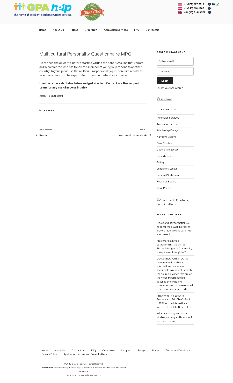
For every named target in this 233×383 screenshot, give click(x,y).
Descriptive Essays (168, 149)
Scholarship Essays (167, 130)
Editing (160, 162)
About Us (58, 29)
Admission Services (116, 29)
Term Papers (164, 188)
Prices (74, 29)
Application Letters (168, 124)
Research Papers (166, 181)
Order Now (91, 29)
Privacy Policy (49, 354)
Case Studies (164, 143)
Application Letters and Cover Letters (85, 354)
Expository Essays (167, 168)
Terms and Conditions (178, 350)
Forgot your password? (170, 87)
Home (42, 29)
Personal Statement (168, 175)
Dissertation (164, 156)
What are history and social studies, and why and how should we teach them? (175, 317)
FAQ (136, 29)
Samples (126, 350)
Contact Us (152, 29)
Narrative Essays (166, 136)
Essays (49, 110)
